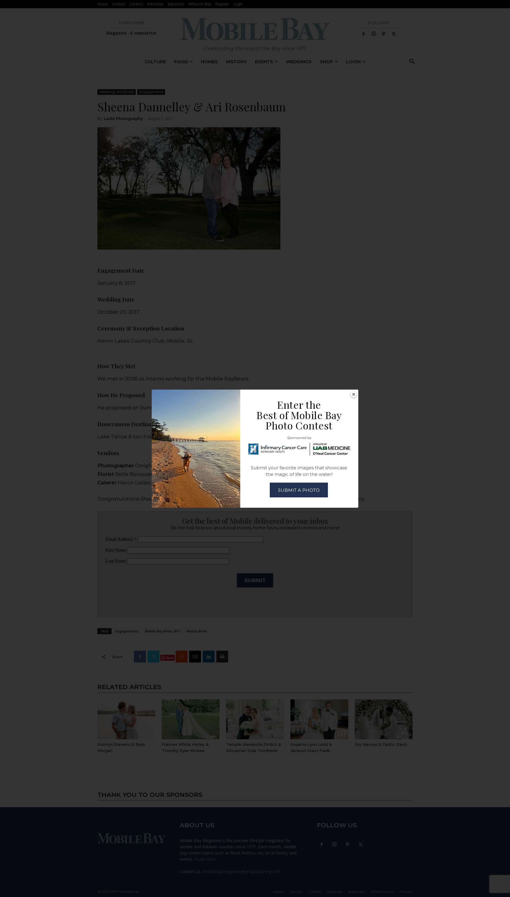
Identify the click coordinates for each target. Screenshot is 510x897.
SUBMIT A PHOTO (299, 490)
